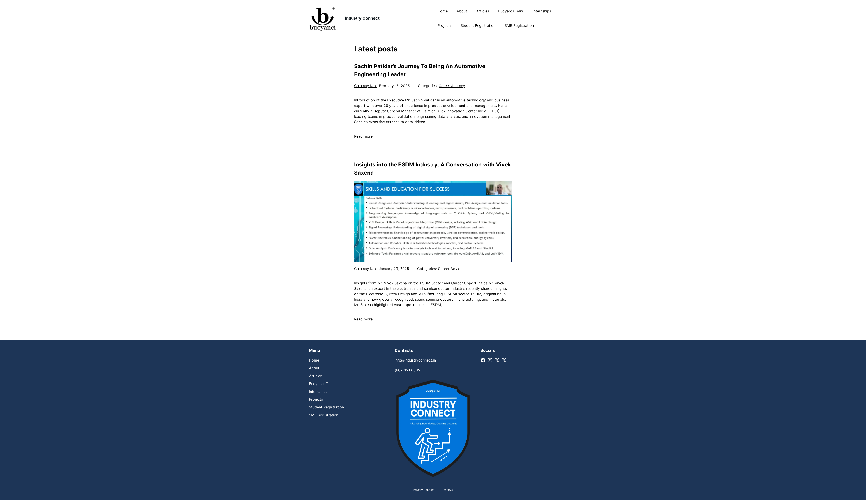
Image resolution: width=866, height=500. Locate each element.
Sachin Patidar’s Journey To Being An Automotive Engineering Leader (419, 70)
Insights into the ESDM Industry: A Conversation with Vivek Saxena (432, 168)
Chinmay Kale (365, 85)
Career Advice (450, 268)
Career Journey (452, 85)
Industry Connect (362, 18)
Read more (363, 136)
